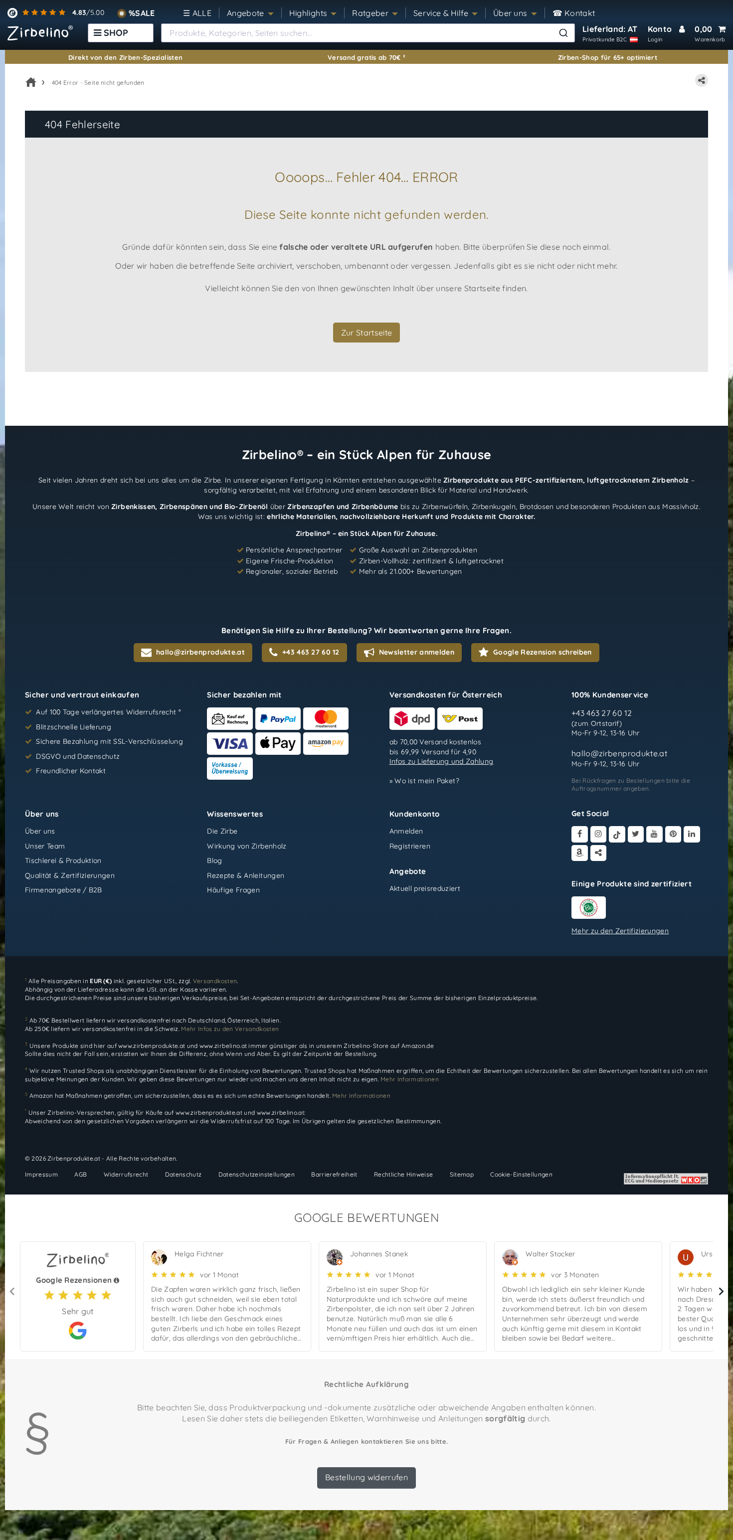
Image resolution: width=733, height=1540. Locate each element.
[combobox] (368, 32)
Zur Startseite (366, 333)
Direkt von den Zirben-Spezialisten (125, 57)
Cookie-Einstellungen (521, 1174)
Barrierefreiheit (334, 1174)
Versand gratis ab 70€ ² (366, 57)
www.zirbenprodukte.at (151, 1045)
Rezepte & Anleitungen (245, 875)
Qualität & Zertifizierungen (70, 875)
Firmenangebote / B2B (63, 889)
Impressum (41, 1174)
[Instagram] (598, 834)
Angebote (245, 13)
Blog (214, 860)
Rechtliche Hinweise (403, 1174)
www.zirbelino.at (223, 1045)
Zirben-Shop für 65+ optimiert (608, 57)
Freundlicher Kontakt (71, 770)
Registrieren (409, 846)
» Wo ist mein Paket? (424, 780)
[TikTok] (617, 834)
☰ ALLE (197, 13)
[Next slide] (721, 1291)
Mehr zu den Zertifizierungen (620, 930)
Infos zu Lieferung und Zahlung (441, 761)
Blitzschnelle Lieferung (73, 726)
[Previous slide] (12, 1291)
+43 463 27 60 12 (601, 713)
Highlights (308, 13)
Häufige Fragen (233, 889)
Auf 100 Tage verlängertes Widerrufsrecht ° (108, 711)
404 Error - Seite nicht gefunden (98, 82)
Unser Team (45, 846)
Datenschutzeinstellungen (256, 1174)
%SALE (142, 13)
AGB (80, 1174)
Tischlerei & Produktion (63, 860)
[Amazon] (579, 853)
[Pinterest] (673, 834)
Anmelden (406, 831)
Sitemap (462, 1174)
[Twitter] (636, 834)
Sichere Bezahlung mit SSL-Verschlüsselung (109, 741)
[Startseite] (31, 82)
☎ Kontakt (573, 13)
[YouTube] (654, 834)
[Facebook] (579, 834)
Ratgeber (370, 13)
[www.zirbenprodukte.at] (40, 32)
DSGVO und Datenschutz (78, 756)
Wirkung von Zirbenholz (246, 846)
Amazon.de (417, 1045)
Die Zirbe (222, 831)
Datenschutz (183, 1174)
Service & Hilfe (440, 13)
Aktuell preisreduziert (425, 888)
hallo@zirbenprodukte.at (619, 753)
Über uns (510, 13)
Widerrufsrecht (126, 1174)
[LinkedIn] (692, 834)
